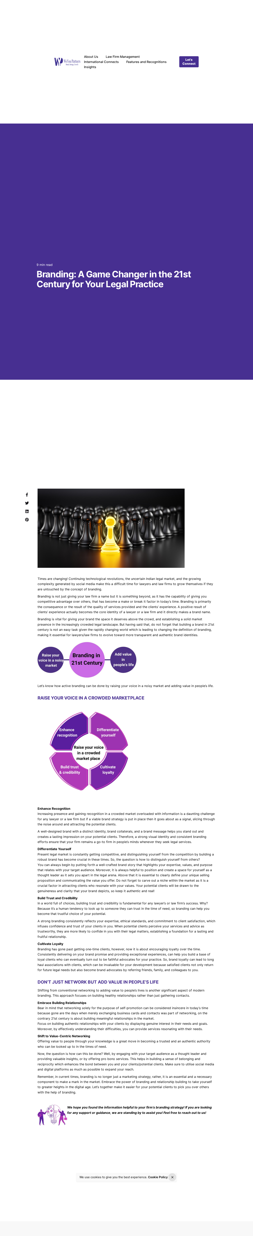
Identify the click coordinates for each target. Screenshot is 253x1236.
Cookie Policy (158, 1177)
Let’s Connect (188, 62)
